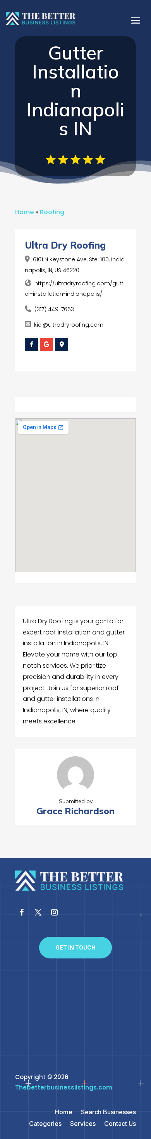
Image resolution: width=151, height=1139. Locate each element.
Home (24, 212)
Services (83, 1124)
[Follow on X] (38, 912)
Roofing (52, 212)
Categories (45, 1124)
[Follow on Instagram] (54, 912)
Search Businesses (108, 1112)
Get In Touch (75, 947)
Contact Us (120, 1124)
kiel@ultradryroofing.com (68, 325)
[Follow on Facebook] (21, 912)
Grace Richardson (75, 811)
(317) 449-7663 (54, 309)
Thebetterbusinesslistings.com (63, 1087)
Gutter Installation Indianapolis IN (75, 90)
